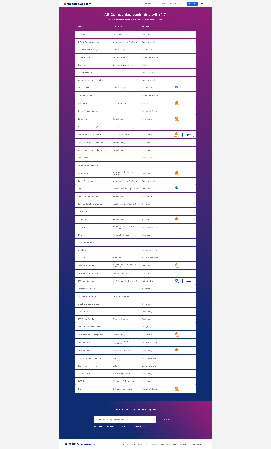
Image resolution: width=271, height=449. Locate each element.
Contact (141, 444)
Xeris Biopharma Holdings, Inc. (92, 150)
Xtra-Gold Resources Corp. (90, 358)
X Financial (83, 34)
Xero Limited (83, 158)
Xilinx (80, 189)
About (132, 444)
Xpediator (82, 250)
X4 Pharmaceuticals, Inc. (89, 50)
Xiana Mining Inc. (85, 181)
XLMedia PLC (84, 211)
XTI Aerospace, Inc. (87, 350)
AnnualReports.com (86, 444)
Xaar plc (81, 65)
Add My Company (196, 444)
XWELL (81, 381)
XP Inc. (81, 235)
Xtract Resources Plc (87, 366)
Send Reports (151, 444)
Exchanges (112, 426)
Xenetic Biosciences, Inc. (89, 127)
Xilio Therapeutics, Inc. (88, 196)
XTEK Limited (84, 342)
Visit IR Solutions (180, 444)
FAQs (162, 444)
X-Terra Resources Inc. (88, 42)
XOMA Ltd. (82, 219)
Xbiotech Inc (83, 88)
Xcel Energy (83, 103)
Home (125, 444)
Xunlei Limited (84, 373)
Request (188, 135)
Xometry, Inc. (84, 227)
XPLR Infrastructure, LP (89, 273)
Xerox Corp (83, 173)
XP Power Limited (86, 242)
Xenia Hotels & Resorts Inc (90, 135)
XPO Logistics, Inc (86, 281)
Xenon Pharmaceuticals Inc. (90, 142)
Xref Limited (83, 311)
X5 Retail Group (85, 57)
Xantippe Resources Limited (91, 80)
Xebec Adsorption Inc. (88, 111)
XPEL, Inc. (82, 258)
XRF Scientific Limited (88, 319)
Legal (168, 444)
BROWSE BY (148, 4)
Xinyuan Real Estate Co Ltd (90, 204)
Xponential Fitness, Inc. (88, 289)
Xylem (80, 389)
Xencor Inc (82, 119)
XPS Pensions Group (87, 296)
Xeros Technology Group (89, 165)
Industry (125, 426)
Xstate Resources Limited (90, 327)
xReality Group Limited (88, 304)
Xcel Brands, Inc (85, 95)
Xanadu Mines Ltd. (86, 72)
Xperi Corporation (86, 266)
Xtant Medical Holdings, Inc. (91, 334)
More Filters (140, 426)
